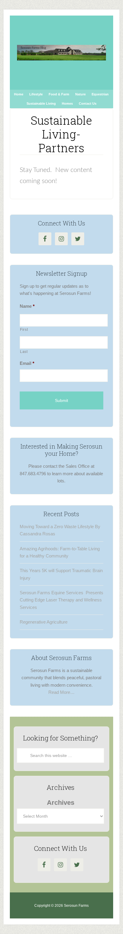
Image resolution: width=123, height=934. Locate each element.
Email (27, 363)
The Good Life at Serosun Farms (61, 53)
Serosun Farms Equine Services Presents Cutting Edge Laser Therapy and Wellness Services (61, 600)
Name (27, 306)
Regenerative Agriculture (43, 621)
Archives (60, 802)
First (24, 329)
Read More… (61, 692)
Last (24, 352)
